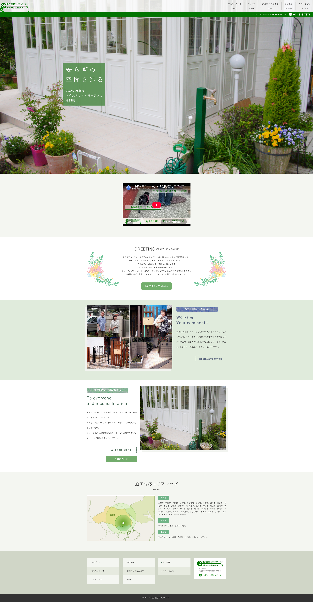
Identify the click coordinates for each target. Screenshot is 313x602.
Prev (3, 87)
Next (310, 87)
